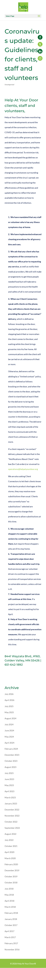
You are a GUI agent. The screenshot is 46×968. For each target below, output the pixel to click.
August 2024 (10, 718)
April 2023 (9, 791)
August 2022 (10, 834)
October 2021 (11, 846)
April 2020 (9, 852)
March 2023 (10, 797)
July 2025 (9, 706)
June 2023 (9, 779)
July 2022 (9, 840)
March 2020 (10, 858)
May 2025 (9, 712)
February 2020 (11, 864)
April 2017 (9, 931)
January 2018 (11, 919)
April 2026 (9, 700)
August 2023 (10, 767)
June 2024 (9, 730)
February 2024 (11, 748)
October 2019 (11, 876)
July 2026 (9, 694)
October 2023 (11, 761)
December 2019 (12, 870)
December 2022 (12, 809)
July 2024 (9, 724)
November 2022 (12, 815)
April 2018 (9, 901)
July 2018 (9, 888)
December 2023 (12, 755)
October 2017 (11, 925)
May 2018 (9, 894)
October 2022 (11, 821)
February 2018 (11, 913)
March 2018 (10, 907)
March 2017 (10, 937)
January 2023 (11, 803)
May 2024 (9, 736)
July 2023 (9, 773)
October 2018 (11, 882)
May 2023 (9, 785)
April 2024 (9, 742)
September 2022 (12, 828)
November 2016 (12, 949)
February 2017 (11, 943)
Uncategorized (9, 85)
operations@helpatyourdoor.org (23, 469)
